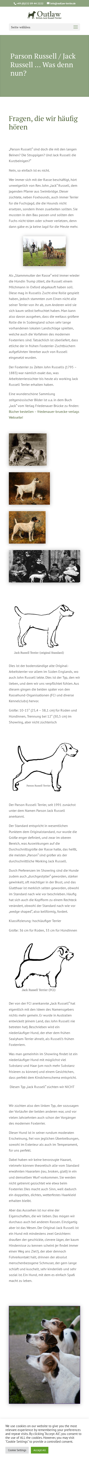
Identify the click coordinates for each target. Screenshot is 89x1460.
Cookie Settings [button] (17, 1450)
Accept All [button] (39, 1450)
